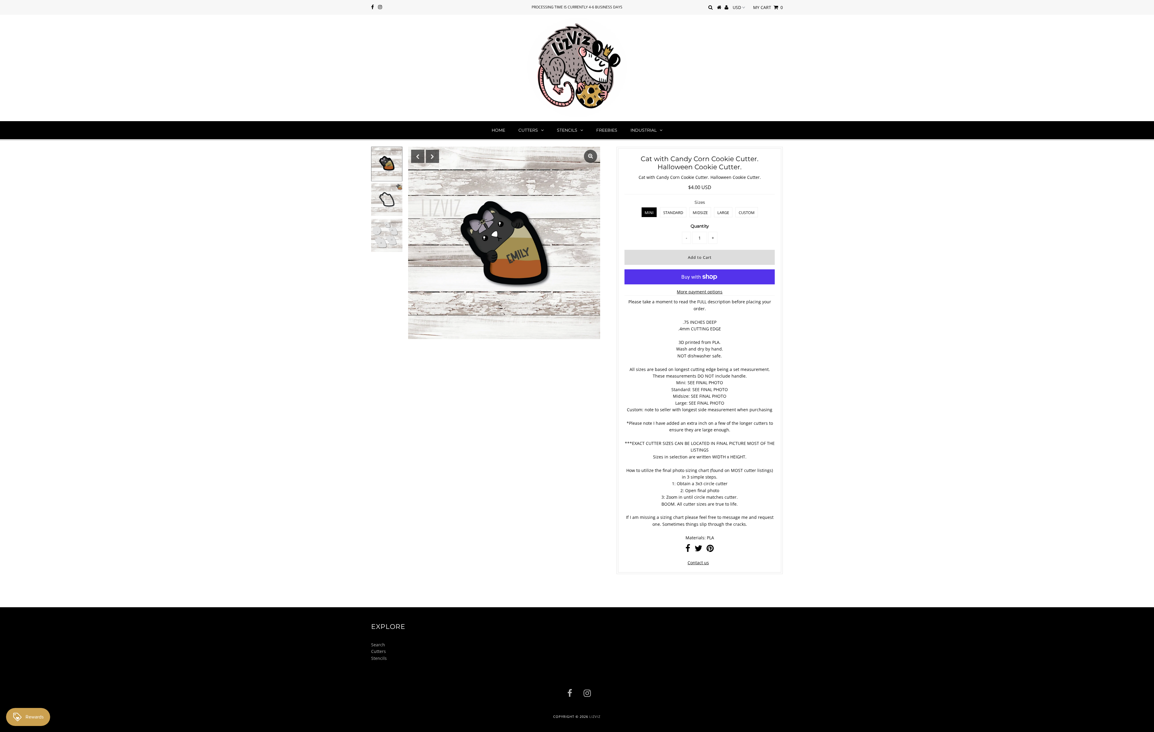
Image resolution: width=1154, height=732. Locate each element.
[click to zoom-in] (590, 156)
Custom (747, 212)
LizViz (594, 716)
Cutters (528, 130)
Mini (649, 212)
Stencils (567, 130)
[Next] (432, 156)
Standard (673, 212)
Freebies (606, 130)
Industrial (643, 130)
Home (498, 130)
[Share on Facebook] (687, 550)
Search (378, 645)
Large (723, 212)
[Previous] (417, 156)
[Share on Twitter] (698, 550)
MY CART (768, 7)
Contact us (698, 562)
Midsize (700, 212)
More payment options (699, 292)
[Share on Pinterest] (710, 550)
